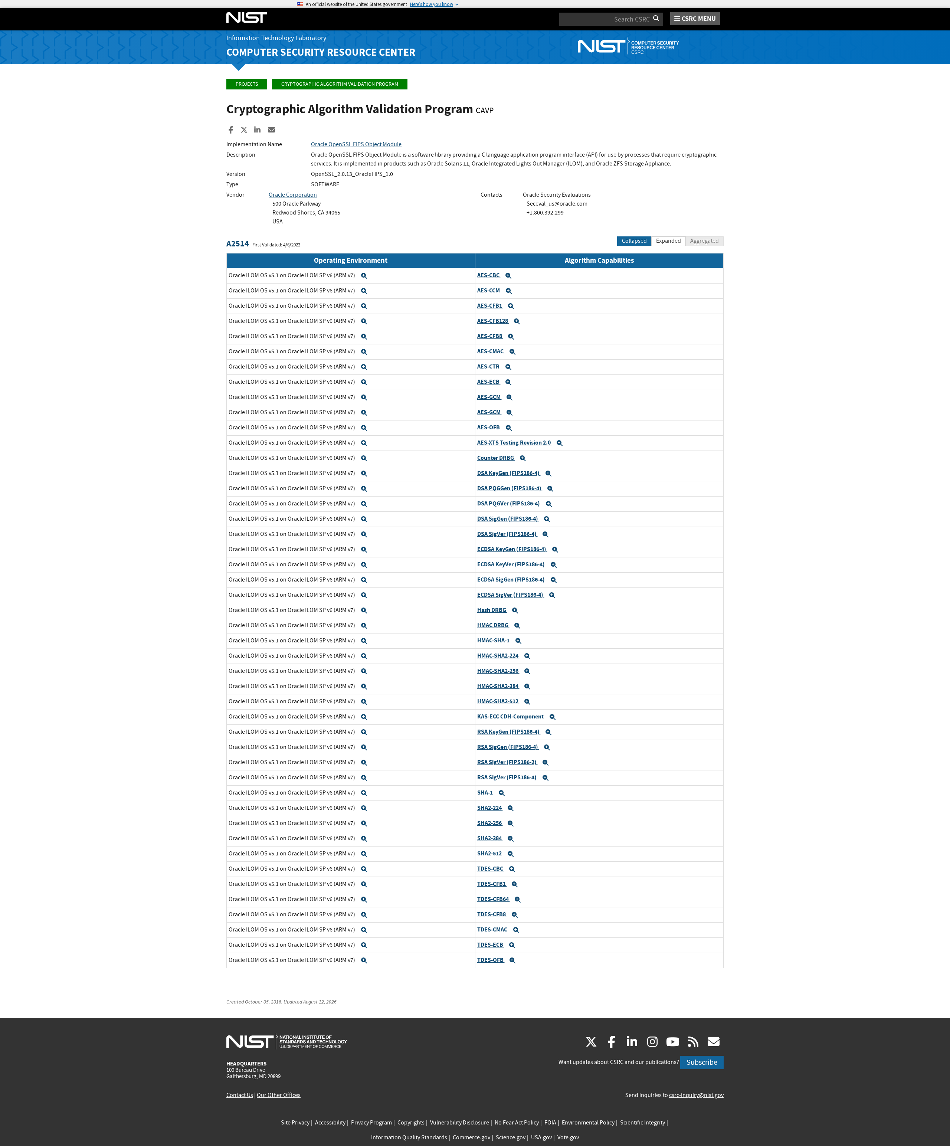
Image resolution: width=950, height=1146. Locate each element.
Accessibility (330, 1122)
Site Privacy (295, 1122)
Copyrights (411, 1122)
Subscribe (702, 1062)
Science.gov (510, 1137)
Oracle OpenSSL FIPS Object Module (356, 144)
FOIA (550, 1122)
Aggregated (704, 241)
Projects (247, 84)
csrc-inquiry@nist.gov (696, 1095)
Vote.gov (568, 1137)
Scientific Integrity (642, 1122)
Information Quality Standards (409, 1137)
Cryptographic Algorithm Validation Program (339, 84)
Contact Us (239, 1095)
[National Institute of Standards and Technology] (286, 1041)
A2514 (237, 243)
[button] (364, 275)
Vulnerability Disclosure (459, 1122)
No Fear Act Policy (517, 1122)
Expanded (668, 241)
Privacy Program (371, 1122)
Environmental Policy (588, 1122)
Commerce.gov (471, 1137)
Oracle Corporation (293, 195)
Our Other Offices (279, 1095)
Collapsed (634, 241)
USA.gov (541, 1137)
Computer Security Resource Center (320, 52)
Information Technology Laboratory (276, 38)
